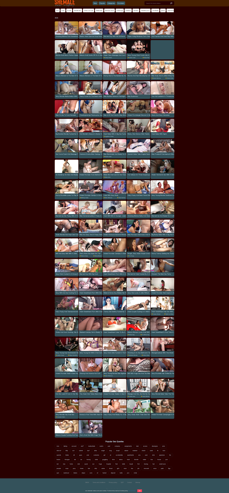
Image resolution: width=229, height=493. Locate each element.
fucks (71, 464)
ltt (157, 450)
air (110, 455)
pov (128, 473)
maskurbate (91, 446)
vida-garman (122, 197)
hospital (108, 464)
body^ (118, 450)
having (89, 459)
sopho (101, 446)
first (138, 464)
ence (154, 468)
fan (170, 455)
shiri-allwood (108, 197)
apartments (130, 455)
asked (126, 450)
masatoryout (145, 10)
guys (80, 455)
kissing (146, 464)
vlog (110, 450)
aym (58, 473)
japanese (162, 455)
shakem (128, 10)
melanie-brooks (133, 355)
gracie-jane (108, 156)
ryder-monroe (157, 78)
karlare (135, 10)
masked (135, 450)
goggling (105, 459)
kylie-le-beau (169, 314)
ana (139, 455)
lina (132, 468)
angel (103, 450)
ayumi (86, 464)
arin (57, 10)
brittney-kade (84, 197)
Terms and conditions (99, 482)
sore (91, 473)
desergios (155, 446)
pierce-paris (170, 78)
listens (75, 473)
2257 (122, 482)
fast (89, 468)
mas (64, 464)
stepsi (83, 473)
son (73, 450)
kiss (152, 459)
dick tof (59, 450)
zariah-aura (132, 396)
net (58, 464)
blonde (136, 459)
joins (163, 446)
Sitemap (137, 482)
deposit (113, 473)
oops (66, 468)
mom (125, 468)
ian (81, 459)
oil (97, 473)
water (144, 459)
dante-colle (132, 57)
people (59, 468)
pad (109, 446)
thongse (67, 459)
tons (164, 450)
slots (153, 455)
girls (118, 468)
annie (103, 468)
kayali (131, 464)
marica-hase (84, 256)
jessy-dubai (108, 57)
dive (113, 459)
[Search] (171, 3)
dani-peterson (109, 375)
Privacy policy (113, 482)
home (81, 468)
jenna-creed (60, 355)
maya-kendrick (73, 355)
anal (88, 455)
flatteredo (99, 10)
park (162, 468)
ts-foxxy (131, 256)
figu (169, 468)
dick (78, 464)
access (145, 446)
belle (123, 464)
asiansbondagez (172, 10)
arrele (69, 10)
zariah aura (162, 464)
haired (104, 473)
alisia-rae (146, 57)
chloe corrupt (88, 10)
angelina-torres (109, 136)
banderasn (77, 10)
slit (74, 455)
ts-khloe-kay (145, 334)
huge (100, 464)
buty (62, 10)
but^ (88, 450)
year (146, 455)
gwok (163, 10)
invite (135, 473)
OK (140, 490)
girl (104, 455)
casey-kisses (156, 314)
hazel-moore (145, 396)
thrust (110, 468)
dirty (95, 468)
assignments (128, 446)
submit (81, 450)
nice (58, 446)
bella (96, 459)
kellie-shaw (146, 355)
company (117, 446)
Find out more (132, 490)
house (159, 459)
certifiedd (155, 10)
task (137, 446)
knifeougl (120, 10)
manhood (66, 473)
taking (65, 446)
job (138, 468)
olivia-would (98, 256)
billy (67, 450)
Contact (129, 482)
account (74, 446)
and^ (82, 446)
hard (128, 459)
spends (59, 455)
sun (93, 464)
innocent (146, 468)
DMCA (87, 482)
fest (116, 464)
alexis (121, 459)
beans (58, 459)
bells (121, 473)
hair (154, 464)
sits (75, 459)
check (143, 450)
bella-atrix (107, 177)
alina (95, 450)
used (151, 450)
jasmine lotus (109, 10)
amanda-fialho (61, 417)
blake (67, 455)
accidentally (119, 455)
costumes (96, 455)
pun (166, 459)
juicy (74, 468)
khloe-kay (132, 334)
